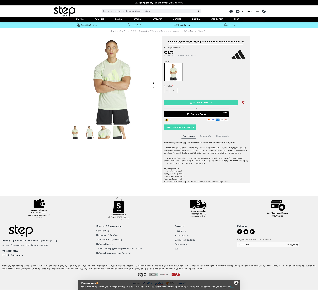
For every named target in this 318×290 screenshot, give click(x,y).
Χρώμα (167, 61)
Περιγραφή (189, 136)
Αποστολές (205, 136)
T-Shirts (134, 31)
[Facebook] (239, 231)
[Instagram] (245, 231)
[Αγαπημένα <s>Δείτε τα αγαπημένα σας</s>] (238, 11)
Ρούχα (126, 31)
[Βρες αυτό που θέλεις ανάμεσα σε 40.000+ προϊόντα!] (198, 11)
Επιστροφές (222, 136)
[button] (154, 87)
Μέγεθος (168, 86)
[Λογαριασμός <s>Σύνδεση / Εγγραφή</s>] (232, 11)
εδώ (232, 286)
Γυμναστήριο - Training (147, 31)
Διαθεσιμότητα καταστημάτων (180, 127)
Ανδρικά (118, 31)
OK (236, 283)
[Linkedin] (252, 231)
